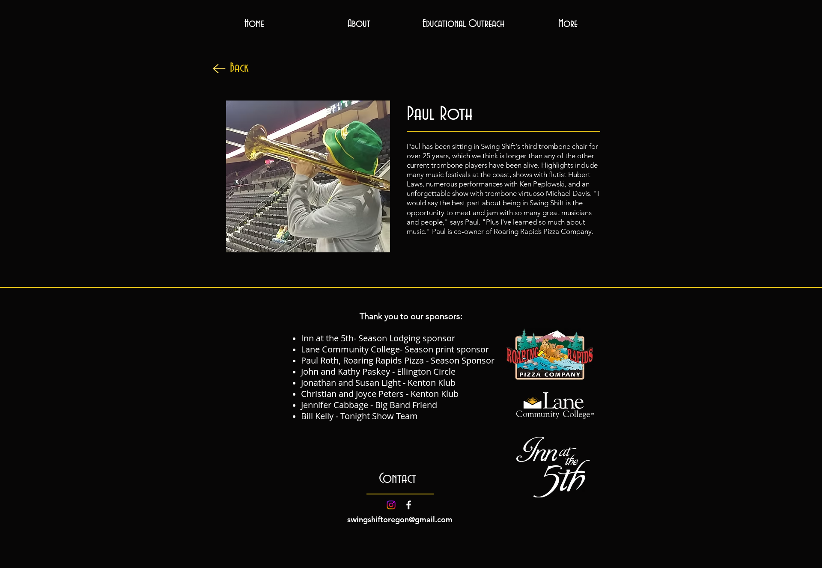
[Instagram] (391, 505)
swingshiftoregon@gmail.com (400, 519)
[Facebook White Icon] (408, 505)
